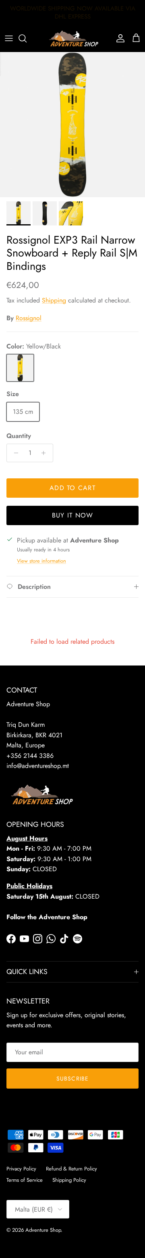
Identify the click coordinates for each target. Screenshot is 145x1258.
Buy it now (72, 515)
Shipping (54, 300)
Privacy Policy (21, 1168)
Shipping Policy (69, 1180)
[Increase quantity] (46, 453)
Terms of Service (24, 1180)
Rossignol (28, 318)
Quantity (18, 436)
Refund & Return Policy (71, 1168)
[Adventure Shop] (73, 38)
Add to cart (72, 487)
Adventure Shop (43, 1230)
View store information (41, 561)
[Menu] (9, 38)
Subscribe (72, 1078)
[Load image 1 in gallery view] (72, 124)
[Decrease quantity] (14, 453)
